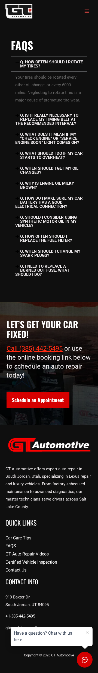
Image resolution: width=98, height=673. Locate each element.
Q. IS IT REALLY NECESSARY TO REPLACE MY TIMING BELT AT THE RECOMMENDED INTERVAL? (46, 119)
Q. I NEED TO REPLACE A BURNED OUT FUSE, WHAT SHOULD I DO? (42, 270)
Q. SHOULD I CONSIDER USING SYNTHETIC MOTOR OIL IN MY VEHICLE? (46, 221)
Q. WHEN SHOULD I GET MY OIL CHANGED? (49, 170)
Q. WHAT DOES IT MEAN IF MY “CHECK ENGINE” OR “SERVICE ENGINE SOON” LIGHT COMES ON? (47, 138)
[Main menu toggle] (87, 11)
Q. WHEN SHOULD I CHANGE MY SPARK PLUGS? (50, 253)
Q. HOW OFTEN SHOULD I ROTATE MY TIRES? (51, 64)
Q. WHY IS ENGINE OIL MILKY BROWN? (47, 185)
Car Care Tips (18, 538)
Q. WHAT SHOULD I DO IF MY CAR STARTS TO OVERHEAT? (51, 155)
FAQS (10, 545)
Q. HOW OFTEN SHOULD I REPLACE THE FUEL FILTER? (46, 238)
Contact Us (15, 570)
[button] (49, 64)
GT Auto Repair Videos (27, 554)
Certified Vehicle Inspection (31, 562)
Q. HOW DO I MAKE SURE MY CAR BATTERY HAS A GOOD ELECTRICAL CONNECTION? (49, 202)
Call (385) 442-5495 (35, 348)
